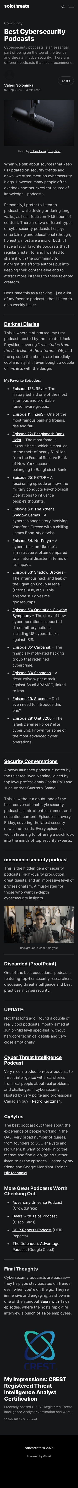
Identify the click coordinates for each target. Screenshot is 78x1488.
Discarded (16, 964)
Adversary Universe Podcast (37, 1202)
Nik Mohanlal (15, 1173)
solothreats (16, 6)
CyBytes (13, 1117)
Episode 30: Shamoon (31, 673)
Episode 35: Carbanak (31, 647)
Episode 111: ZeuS (27, 414)
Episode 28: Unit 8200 (32, 718)
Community (13, 23)
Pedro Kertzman (46, 1101)
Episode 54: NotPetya (31, 540)
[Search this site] (63, 6)
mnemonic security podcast (36, 860)
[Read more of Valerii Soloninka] (9, 75)
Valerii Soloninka (18, 85)
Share (66, 80)
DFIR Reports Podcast (32, 1230)
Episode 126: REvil (28, 388)
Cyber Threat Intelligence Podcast (33, 1060)
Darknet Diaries (21, 324)
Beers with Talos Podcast (34, 1216)
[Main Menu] (71, 7)
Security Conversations (31, 761)
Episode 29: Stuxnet (30, 698)
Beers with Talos (54, 1301)
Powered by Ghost (39, 1456)
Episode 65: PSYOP (29, 477)
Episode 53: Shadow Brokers (37, 572)
